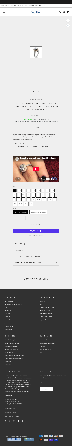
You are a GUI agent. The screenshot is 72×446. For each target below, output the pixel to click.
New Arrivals (9, 301)
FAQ (41, 352)
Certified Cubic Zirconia (47, 307)
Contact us (8, 395)
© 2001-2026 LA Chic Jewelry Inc (16, 436)
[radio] (14, 190)
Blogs (41, 304)
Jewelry (7, 323)
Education (8, 362)
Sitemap (42, 323)
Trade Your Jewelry (46, 317)
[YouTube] (18, 421)
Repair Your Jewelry (46, 313)
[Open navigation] (4, 12)
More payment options (36, 235)
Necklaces (8, 310)
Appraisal (43, 320)
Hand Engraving (45, 310)
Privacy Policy (44, 340)
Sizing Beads (9, 352)
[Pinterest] (14, 421)
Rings (6, 307)
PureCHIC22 (8, 329)
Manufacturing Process (12, 340)
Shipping (42, 346)
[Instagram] (9, 421)
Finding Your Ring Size (12, 349)
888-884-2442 (18, 5)
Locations (8, 365)
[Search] (64, 12)
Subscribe (46, 389)
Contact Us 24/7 (7, 5)
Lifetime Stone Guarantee (27, 256)
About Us (42, 301)
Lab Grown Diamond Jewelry (13, 304)
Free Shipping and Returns (28, 262)
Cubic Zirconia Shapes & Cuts (14, 358)
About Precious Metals (12, 343)
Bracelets (7, 313)
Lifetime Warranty (45, 349)
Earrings (7, 317)
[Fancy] (22, 421)
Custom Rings (9, 326)
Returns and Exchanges (47, 343)
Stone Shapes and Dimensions (14, 355)
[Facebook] (5, 421)
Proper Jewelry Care (11, 346)
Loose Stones (9, 320)
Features (19, 250)
